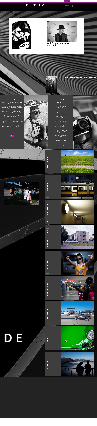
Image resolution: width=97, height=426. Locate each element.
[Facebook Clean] (67, 419)
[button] (72, 6)
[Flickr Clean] (70, 419)
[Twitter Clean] (69, 419)
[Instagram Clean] (71, 419)
